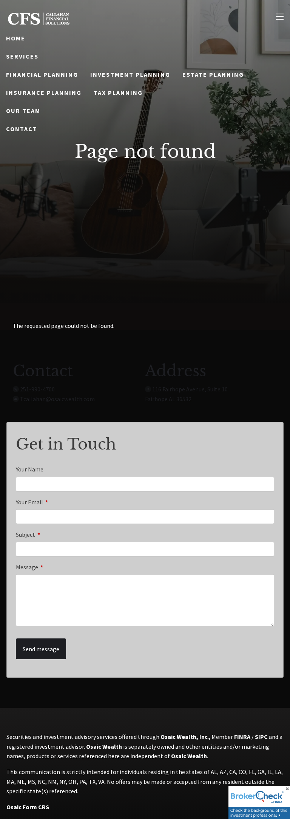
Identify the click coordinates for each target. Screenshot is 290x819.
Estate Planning (213, 74)
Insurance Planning (44, 92)
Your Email (56, 502)
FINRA (242, 736)
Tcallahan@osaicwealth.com (57, 399)
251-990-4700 (37, 389)
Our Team (23, 110)
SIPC (261, 736)
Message (54, 567)
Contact (21, 129)
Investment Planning (130, 74)
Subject (52, 534)
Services (22, 56)
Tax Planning (118, 92)
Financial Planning (42, 74)
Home (15, 38)
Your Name (29, 469)
